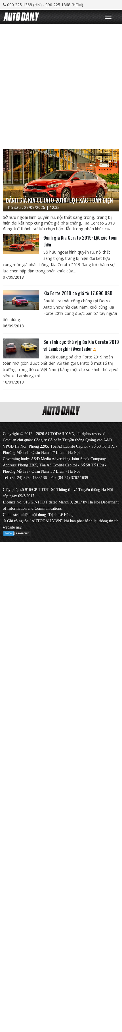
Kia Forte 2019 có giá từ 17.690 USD (77, 293)
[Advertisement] (61, 85)
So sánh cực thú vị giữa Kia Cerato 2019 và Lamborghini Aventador (81, 345)
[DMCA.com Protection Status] (17, 532)
